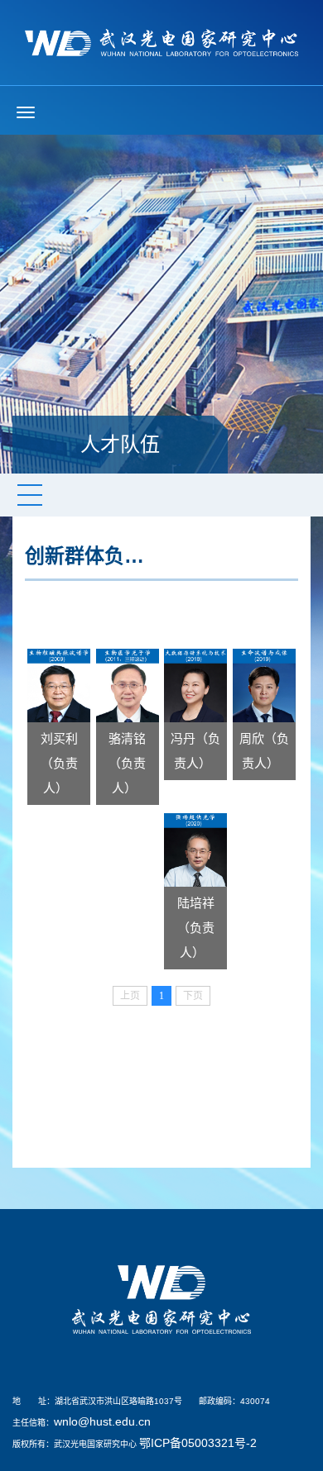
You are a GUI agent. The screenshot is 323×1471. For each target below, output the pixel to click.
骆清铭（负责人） (127, 763)
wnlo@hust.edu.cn (102, 1421)
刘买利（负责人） (59, 763)
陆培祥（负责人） (196, 927)
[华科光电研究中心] (161, 41)
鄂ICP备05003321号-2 (198, 1443)
